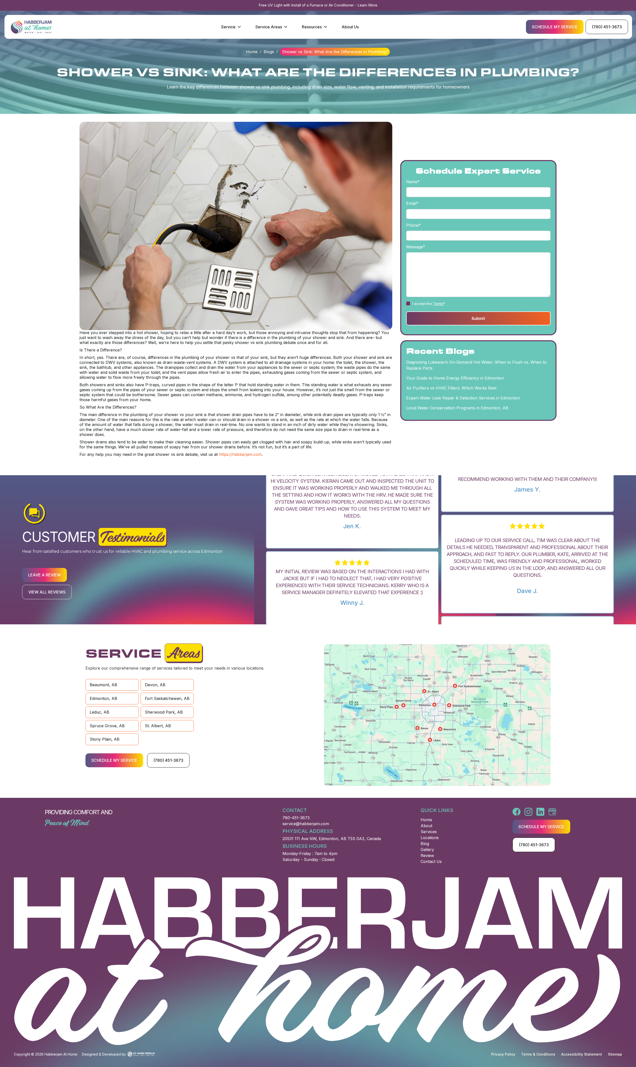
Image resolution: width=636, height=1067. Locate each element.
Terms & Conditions (538, 1054)
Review (427, 855)
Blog (425, 843)
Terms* (439, 303)
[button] (231, 27)
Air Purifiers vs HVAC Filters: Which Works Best (451, 388)
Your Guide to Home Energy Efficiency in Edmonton (455, 378)
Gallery (427, 849)
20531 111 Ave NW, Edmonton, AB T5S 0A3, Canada (331, 838)
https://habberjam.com (240, 454)
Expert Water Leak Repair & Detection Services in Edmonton (463, 398)
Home (252, 51)
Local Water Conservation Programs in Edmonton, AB (457, 408)
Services (429, 831)
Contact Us (431, 861)
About (426, 825)
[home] (31, 26)
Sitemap (615, 1054)
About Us (350, 26)
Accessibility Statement (581, 1054)
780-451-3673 (296, 817)
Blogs (269, 51)
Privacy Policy (503, 1054)
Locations (430, 837)
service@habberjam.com (305, 823)
